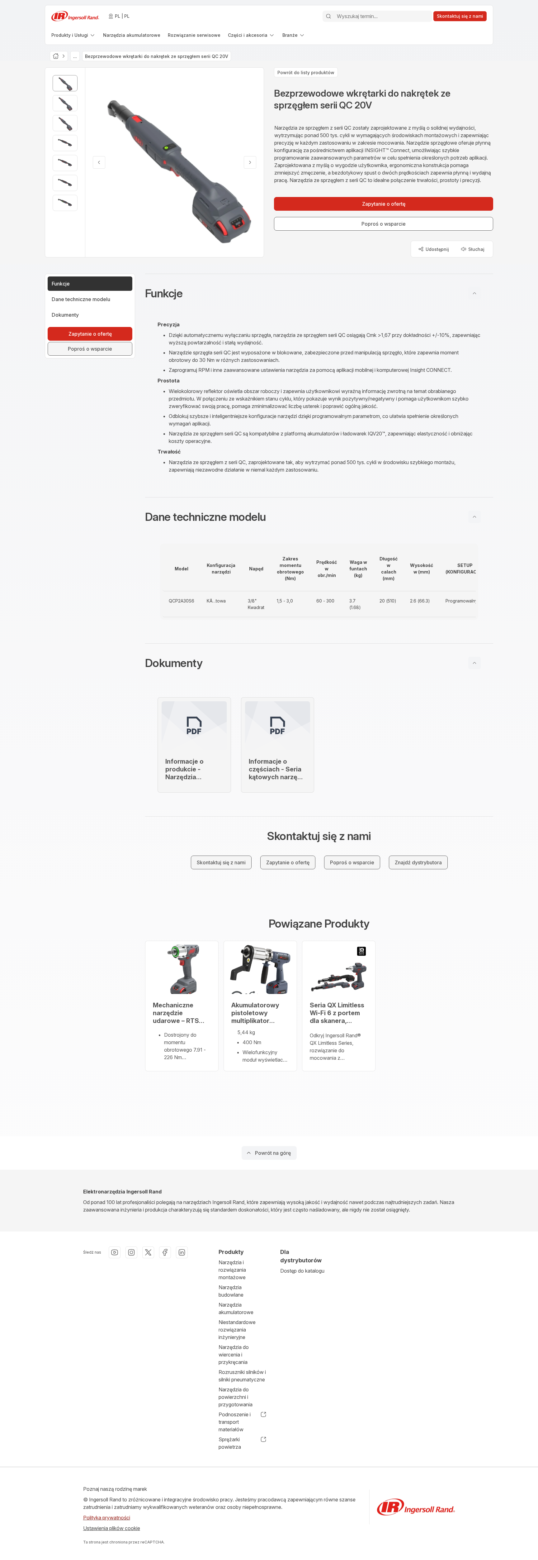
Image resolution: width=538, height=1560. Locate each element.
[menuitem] (73, 35)
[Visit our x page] (148, 1252)
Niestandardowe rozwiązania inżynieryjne (237, 1329)
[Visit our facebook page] (165, 1252)
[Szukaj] (328, 16)
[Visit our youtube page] (114, 1252)
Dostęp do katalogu (302, 1271)
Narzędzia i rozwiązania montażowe (232, 1269)
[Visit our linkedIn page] (182, 1252)
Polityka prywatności (106, 1517)
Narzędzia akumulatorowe (236, 1308)
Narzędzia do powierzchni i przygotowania (235, 1397)
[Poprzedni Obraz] (99, 162)
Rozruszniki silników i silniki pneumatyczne (242, 1376)
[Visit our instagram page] (131, 1252)
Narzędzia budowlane (231, 1291)
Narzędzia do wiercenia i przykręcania (234, 1354)
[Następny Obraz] (250, 162)
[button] (319, 293)
